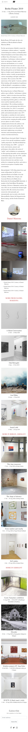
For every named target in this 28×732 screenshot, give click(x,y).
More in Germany (14, 567)
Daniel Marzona (14, 218)
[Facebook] (11, 727)
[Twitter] (13, 727)
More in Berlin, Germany (14, 434)
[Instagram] (16, 727)
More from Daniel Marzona (14, 299)
